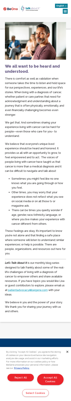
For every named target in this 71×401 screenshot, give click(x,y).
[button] (65, 11)
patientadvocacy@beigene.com (28, 290)
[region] (35, 374)
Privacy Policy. (22, 368)
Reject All (21, 377)
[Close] (67, 351)
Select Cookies (35, 393)
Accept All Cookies (50, 379)
